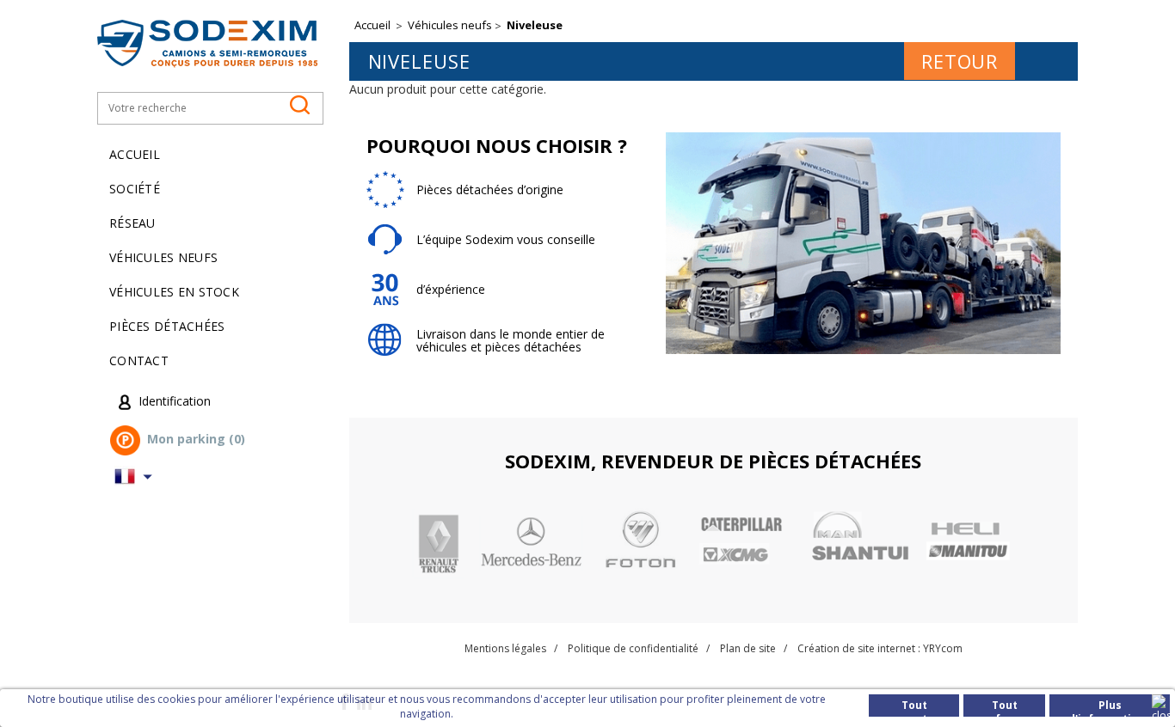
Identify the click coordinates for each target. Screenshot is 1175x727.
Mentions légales (505, 648)
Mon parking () (196, 439)
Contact (139, 360)
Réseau (132, 223)
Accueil (134, 154)
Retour (959, 61)
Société (134, 188)
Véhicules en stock (174, 292)
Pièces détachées (167, 326)
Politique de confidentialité (633, 648)
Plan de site (748, 648)
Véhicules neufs (163, 257)
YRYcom (943, 648)
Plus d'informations (1109, 707)
